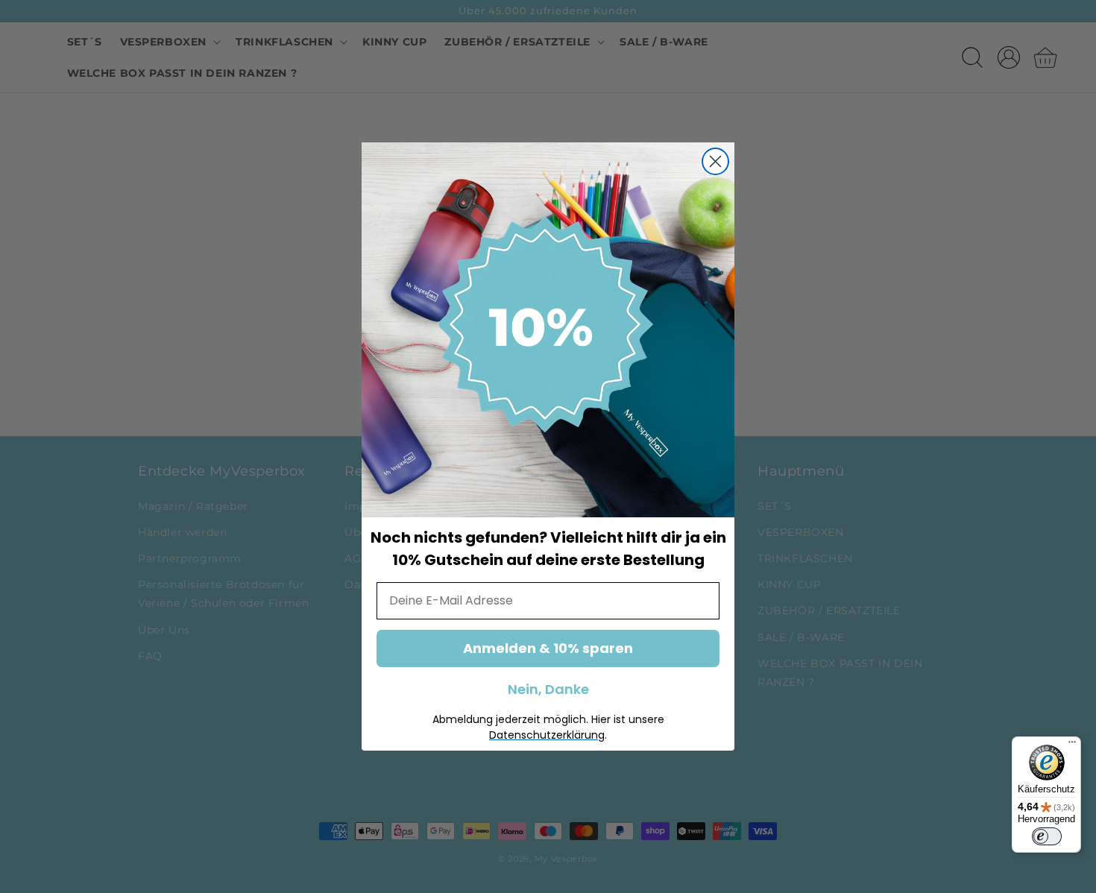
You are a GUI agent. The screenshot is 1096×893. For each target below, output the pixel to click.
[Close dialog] (715, 161)
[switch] (1047, 836)
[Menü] (1072, 745)
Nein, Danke (548, 689)
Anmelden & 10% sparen (548, 648)
